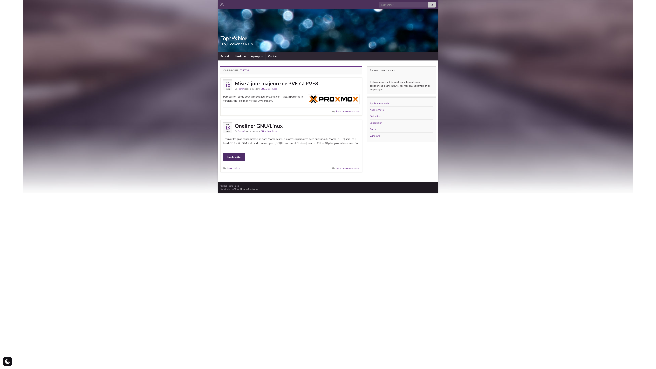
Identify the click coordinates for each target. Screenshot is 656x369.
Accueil (224, 56)
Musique (240, 56)
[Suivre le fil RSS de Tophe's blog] (222, 3)
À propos (257, 56)
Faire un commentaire (347, 111)
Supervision (376, 122)
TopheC (241, 88)
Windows (375, 135)
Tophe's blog (233, 38)
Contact (273, 56)
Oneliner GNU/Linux (259, 126)
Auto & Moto (377, 109)
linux (229, 168)
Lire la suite (234, 156)
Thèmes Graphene (248, 189)
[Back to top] (648, 361)
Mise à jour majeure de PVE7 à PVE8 (276, 83)
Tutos (274, 88)
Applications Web (379, 103)
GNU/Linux (266, 88)
